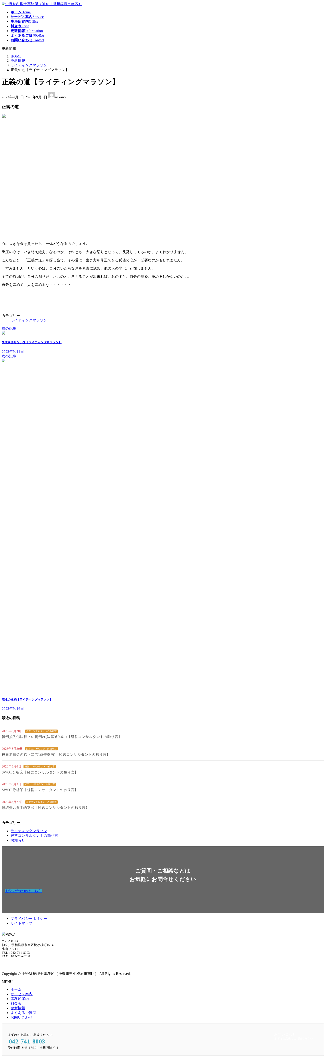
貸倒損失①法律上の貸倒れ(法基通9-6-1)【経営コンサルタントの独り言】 (62, 737)
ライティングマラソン (29, 320)
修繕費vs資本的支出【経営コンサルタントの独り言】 (45, 807)
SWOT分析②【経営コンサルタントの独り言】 (40, 772)
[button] (23, 891)
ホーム (16, 989)
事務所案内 (20, 999)
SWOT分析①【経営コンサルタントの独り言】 (40, 790)
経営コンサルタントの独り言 (41, 731)
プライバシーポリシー (29, 918)
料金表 (16, 1003)
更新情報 (18, 1008)
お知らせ (18, 840)
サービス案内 (22, 994)
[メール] (13, 964)
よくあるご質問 (23, 1013)
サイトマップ (22, 923)
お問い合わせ (22, 1017)
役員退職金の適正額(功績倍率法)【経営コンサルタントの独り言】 (56, 754)
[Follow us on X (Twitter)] (5, 964)
